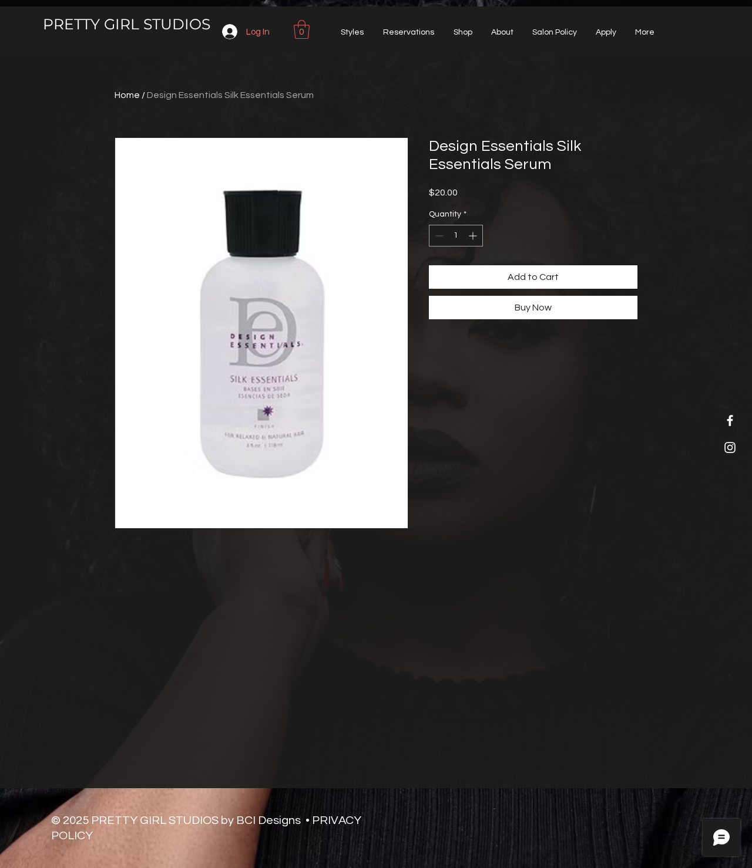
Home (127, 95)
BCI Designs (268, 820)
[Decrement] (438, 235)
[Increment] (473, 235)
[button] (302, 29)
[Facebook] (730, 420)
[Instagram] (730, 447)
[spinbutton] (455, 235)
